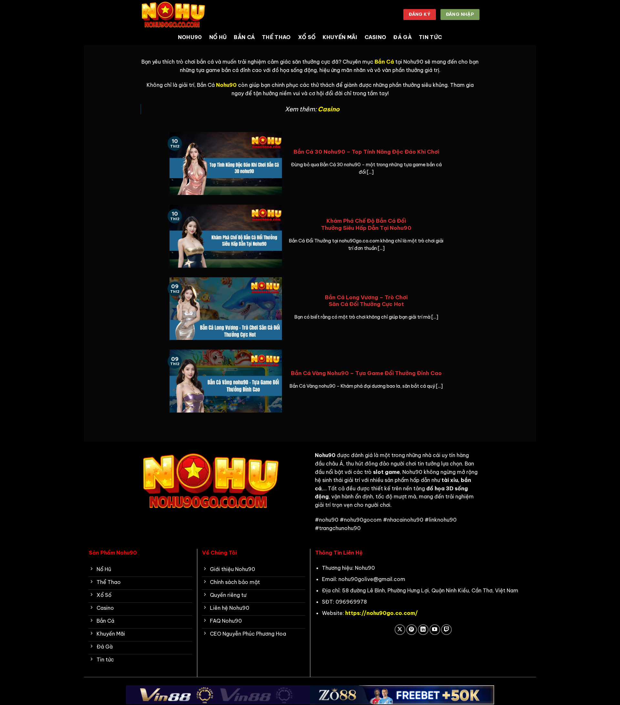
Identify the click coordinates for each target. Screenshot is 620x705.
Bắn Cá (244, 37)
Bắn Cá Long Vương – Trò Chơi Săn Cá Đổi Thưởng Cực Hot (366, 301)
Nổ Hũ (218, 37)
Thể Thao (276, 37)
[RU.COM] (172, 14)
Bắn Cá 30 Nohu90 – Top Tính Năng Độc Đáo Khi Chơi (366, 151)
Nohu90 (190, 37)
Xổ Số (307, 37)
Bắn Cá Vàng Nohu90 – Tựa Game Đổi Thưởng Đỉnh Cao (366, 373)
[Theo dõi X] (400, 629)
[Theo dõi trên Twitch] (446, 629)
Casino (376, 37)
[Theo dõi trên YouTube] (434, 629)
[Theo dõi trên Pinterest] (411, 629)
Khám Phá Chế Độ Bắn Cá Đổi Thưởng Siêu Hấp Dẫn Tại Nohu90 (366, 224)
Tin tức (430, 37)
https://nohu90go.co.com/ (381, 613)
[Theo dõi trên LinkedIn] (423, 629)
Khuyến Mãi (340, 37)
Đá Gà (402, 37)
